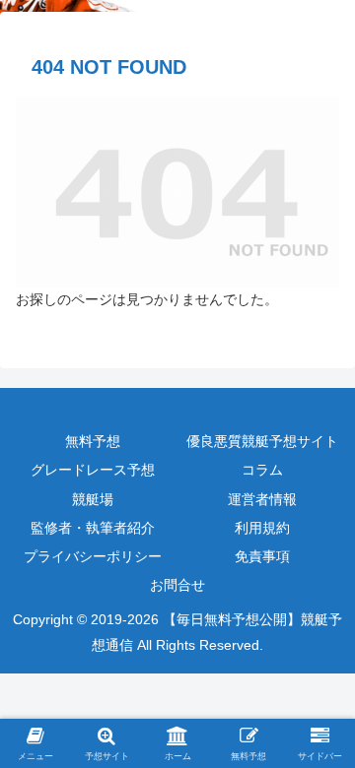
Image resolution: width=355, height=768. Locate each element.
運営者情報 (262, 499)
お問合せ (177, 585)
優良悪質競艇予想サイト (262, 441)
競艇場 (92, 499)
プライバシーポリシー (93, 556)
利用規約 (262, 528)
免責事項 (262, 556)
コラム (262, 470)
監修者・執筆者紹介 (93, 528)
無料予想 (92, 441)
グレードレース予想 (93, 470)
